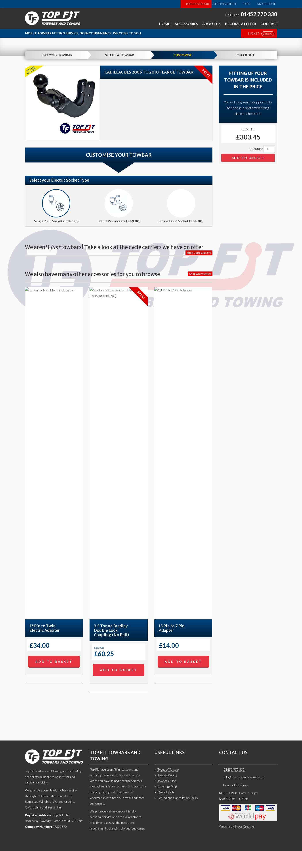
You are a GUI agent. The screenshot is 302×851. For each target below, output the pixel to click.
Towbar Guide (166, 781)
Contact (269, 23)
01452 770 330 (259, 14)
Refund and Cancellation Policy (177, 798)
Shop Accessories (200, 273)
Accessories (186, 23)
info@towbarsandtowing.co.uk (244, 777)
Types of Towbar (168, 769)
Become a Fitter (224, 4)
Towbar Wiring (167, 775)
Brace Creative (244, 826)
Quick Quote (166, 792)
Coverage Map (167, 786)
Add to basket (248, 158)
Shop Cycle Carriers (199, 252)
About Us (211, 23)
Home (164, 23)
